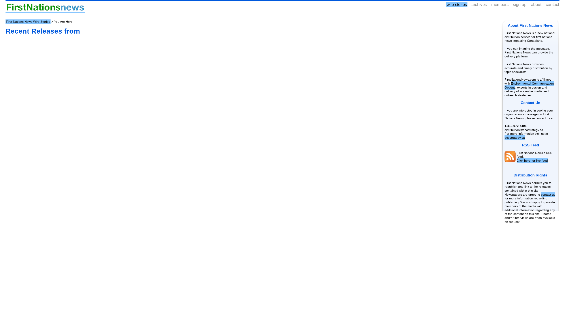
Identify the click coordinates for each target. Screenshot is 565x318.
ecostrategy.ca (515, 137)
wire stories (457, 4)
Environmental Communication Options (529, 85)
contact (552, 4)
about (536, 4)
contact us (548, 194)
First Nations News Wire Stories (28, 21)
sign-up (519, 4)
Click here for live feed (532, 160)
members (499, 4)
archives (479, 4)
